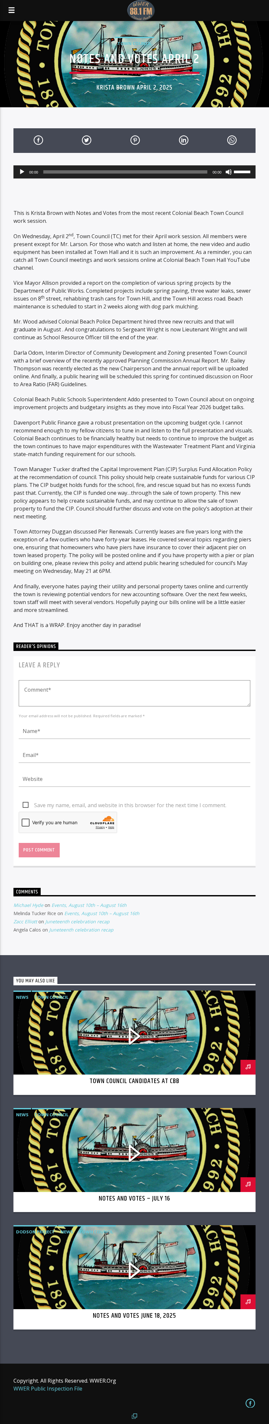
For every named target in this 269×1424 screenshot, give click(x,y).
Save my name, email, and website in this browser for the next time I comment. (130, 805)
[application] (134, 171)
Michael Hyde (28, 905)
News (22, 997)
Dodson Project (35, 1232)
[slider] (243, 171)
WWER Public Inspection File (47, 1388)
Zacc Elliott (25, 921)
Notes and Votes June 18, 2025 (134, 1315)
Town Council (134, 43)
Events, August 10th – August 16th (89, 905)
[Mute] (228, 172)
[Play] (22, 172)
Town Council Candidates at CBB (134, 1081)
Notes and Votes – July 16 (135, 1198)
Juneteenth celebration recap (77, 921)
